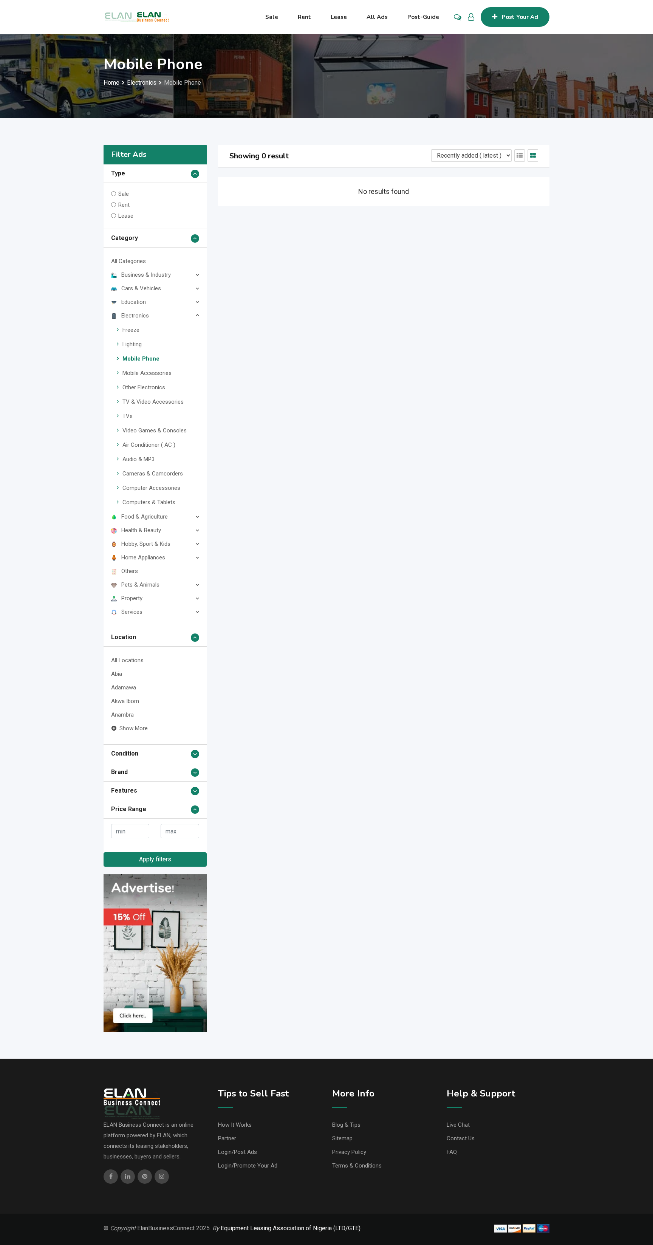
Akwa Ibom (125, 701)
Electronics (135, 315)
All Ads (377, 17)
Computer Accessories (151, 488)
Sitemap (342, 1138)
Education (133, 302)
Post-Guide (423, 17)
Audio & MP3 (138, 459)
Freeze (130, 330)
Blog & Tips (346, 1124)
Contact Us (461, 1138)
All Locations (127, 660)
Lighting (132, 344)
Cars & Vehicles (141, 288)
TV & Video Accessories (153, 401)
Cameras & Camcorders (152, 473)
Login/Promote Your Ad (247, 1165)
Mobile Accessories (147, 373)
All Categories (128, 261)
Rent (304, 17)
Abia (116, 674)
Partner (227, 1138)
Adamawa (123, 687)
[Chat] (457, 17)
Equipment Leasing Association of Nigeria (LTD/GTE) (291, 1228)
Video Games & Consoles (154, 430)
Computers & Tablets (148, 502)
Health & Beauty (141, 530)
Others (129, 571)
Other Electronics (143, 387)
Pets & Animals (140, 584)
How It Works (235, 1124)
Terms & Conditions (357, 1165)
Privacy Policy (349, 1152)
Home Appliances (143, 557)
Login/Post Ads (237, 1152)
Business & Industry (146, 274)
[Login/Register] (471, 17)
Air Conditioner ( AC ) (148, 444)
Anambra (122, 714)
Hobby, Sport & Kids (145, 543)
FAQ (452, 1152)
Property (131, 598)
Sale (271, 17)
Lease (339, 17)
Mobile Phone (140, 358)
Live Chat (458, 1124)
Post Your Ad (520, 17)
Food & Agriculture (144, 516)
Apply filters (155, 859)
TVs (127, 416)
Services (131, 612)
